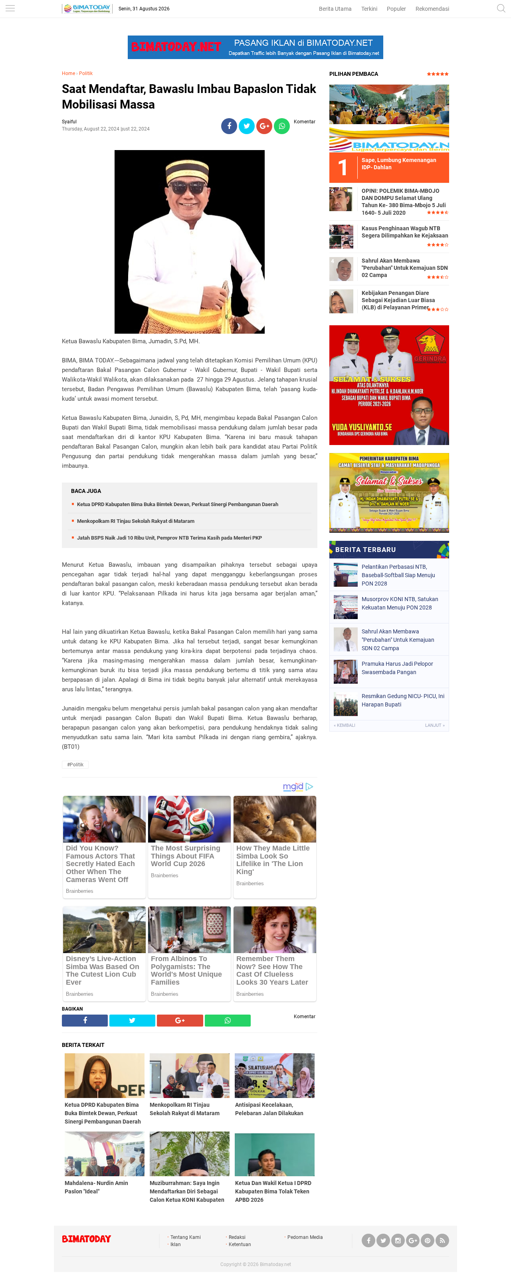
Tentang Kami (185, 1237)
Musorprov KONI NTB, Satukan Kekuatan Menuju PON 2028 (400, 603)
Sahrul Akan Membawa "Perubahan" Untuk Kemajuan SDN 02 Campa (405, 267)
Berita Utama (335, 9)
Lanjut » (435, 725)
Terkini (369, 9)
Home (68, 73)
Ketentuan (240, 1244)
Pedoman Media (305, 1237)
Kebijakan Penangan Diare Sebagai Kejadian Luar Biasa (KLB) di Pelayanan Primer (398, 300)
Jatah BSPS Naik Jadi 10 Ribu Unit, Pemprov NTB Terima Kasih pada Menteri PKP (169, 538)
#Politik (75, 765)
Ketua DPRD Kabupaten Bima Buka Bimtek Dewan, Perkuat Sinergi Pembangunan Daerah (177, 504)
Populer (396, 9)
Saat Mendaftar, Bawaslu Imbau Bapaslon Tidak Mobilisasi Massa (189, 96)
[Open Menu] (10, 9)
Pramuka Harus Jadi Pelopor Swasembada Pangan (397, 668)
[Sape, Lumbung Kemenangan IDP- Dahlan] (389, 118)
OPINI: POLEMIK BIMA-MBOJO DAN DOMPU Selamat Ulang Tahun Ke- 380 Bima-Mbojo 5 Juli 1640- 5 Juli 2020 (404, 202)
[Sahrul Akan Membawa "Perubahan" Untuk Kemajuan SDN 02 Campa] (341, 268)
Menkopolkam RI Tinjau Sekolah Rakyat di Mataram (135, 521)
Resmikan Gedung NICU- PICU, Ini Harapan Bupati (403, 700)
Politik (86, 73)
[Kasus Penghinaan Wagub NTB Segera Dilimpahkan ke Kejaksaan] (341, 236)
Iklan (175, 1244)
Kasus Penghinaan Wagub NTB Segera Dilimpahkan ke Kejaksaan (405, 232)
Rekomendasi (432, 9)
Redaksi (237, 1237)
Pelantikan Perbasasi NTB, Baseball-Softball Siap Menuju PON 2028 (398, 575)
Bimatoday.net (275, 1264)
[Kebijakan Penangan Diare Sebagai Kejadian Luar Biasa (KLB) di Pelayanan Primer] (341, 301)
